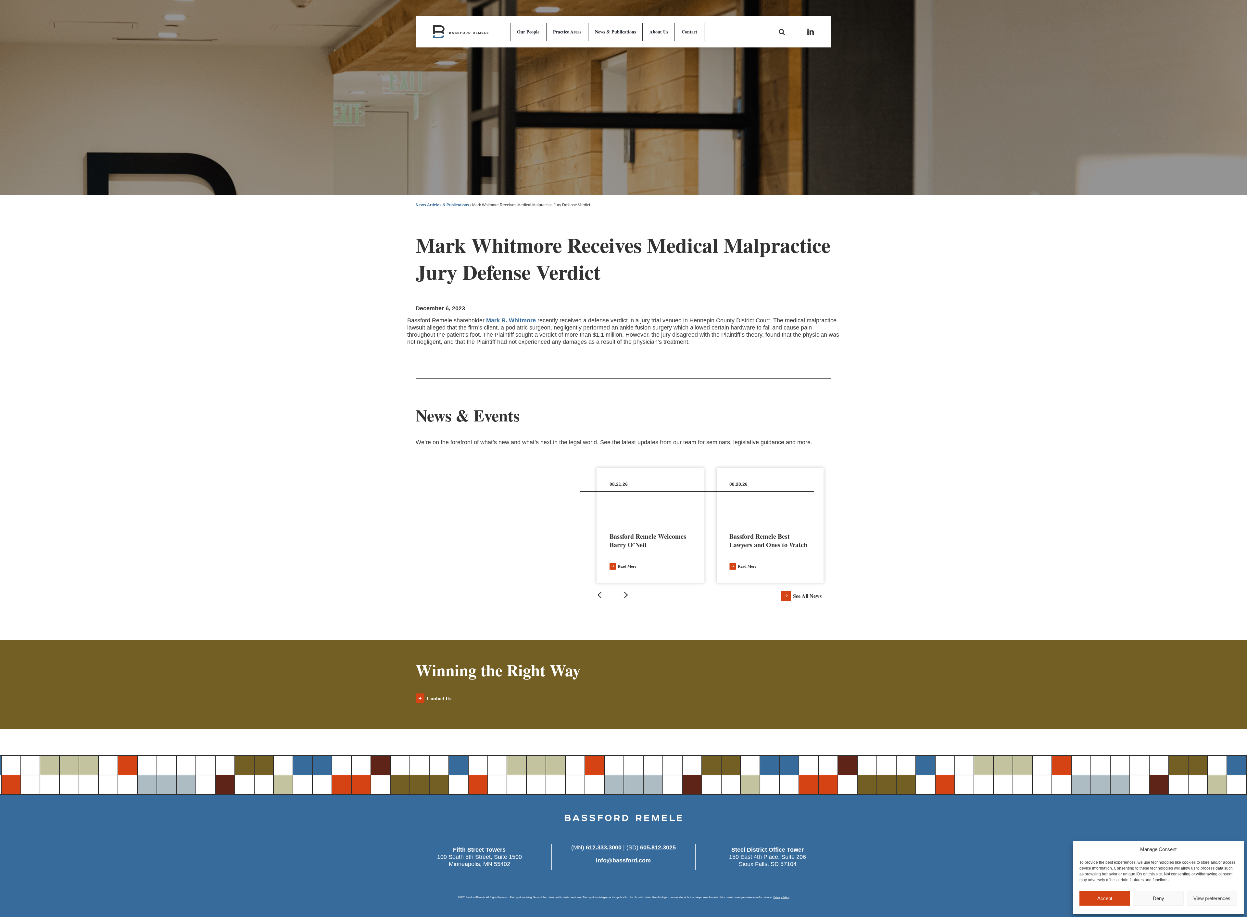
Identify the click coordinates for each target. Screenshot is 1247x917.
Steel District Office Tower (767, 849)
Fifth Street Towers (479, 849)
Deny (1158, 898)
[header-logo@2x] (460, 28)
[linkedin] (810, 32)
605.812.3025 (658, 847)
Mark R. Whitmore (511, 320)
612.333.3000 (604, 847)
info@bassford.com (623, 860)
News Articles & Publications (442, 205)
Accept (1104, 898)
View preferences (1211, 898)
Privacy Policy (781, 897)
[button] (601, 595)
